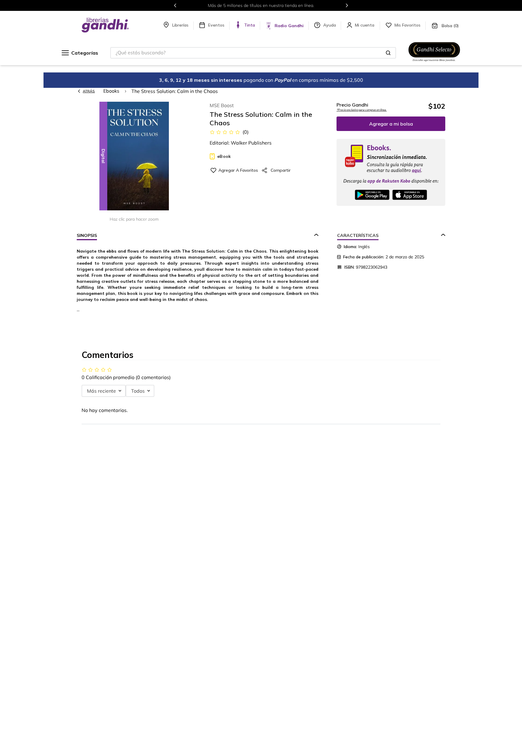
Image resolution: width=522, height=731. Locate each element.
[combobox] (253, 53)
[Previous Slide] (175, 5)
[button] (134, 156)
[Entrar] (365, 25)
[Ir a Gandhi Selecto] (434, 62)
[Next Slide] (346, 5)
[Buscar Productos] (388, 53)
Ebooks (111, 91)
